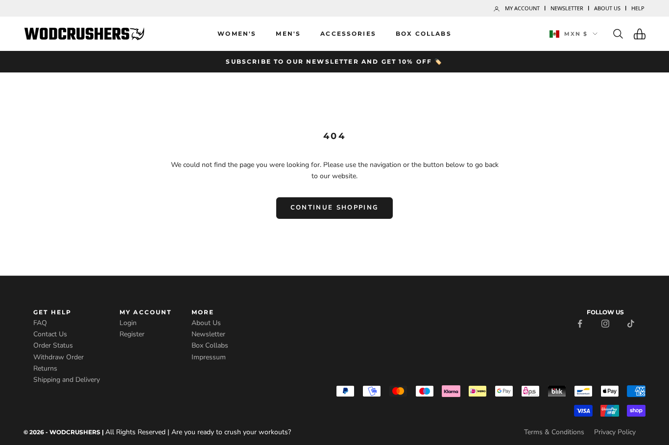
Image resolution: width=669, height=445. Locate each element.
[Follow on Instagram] (605, 323)
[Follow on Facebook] (580, 323)
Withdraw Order (58, 357)
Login (128, 323)
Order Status (53, 345)
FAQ (40, 323)
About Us (607, 8)
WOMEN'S (236, 33)
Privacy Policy (615, 432)
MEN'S (288, 33)
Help (638, 8)
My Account (522, 8)
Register (131, 334)
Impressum (208, 357)
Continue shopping (334, 207)
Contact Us (50, 334)
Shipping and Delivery (66, 379)
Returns (45, 368)
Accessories (348, 33)
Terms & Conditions (554, 432)
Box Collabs (424, 33)
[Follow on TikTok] (631, 323)
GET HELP (52, 312)
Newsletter (566, 8)
